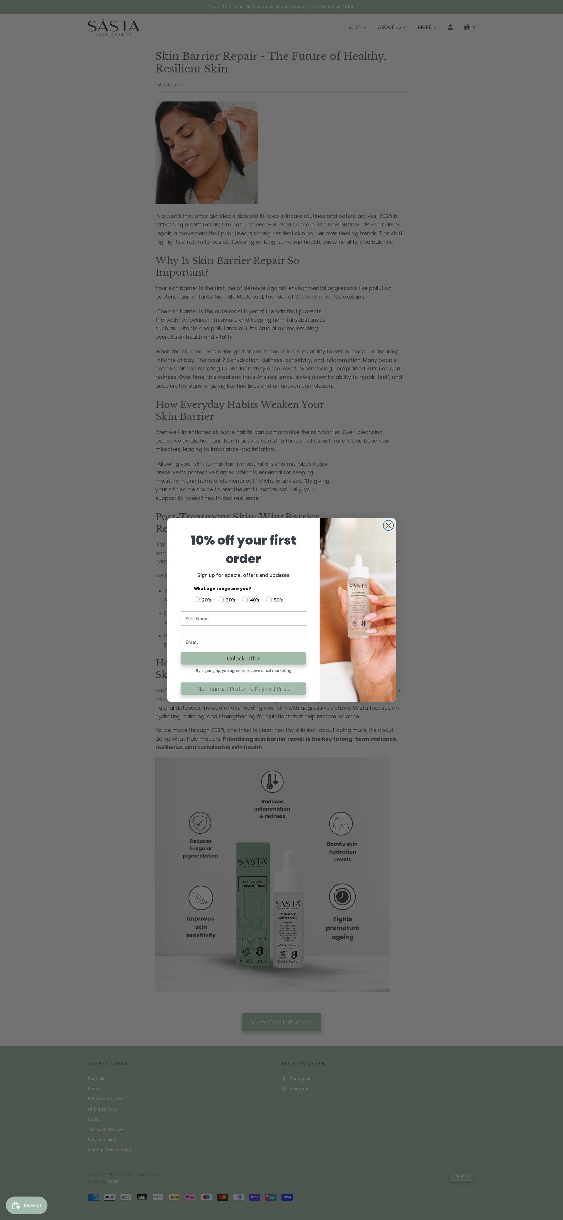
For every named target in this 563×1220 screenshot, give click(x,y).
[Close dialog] (388, 525)
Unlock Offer (243, 658)
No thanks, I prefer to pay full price (243, 688)
